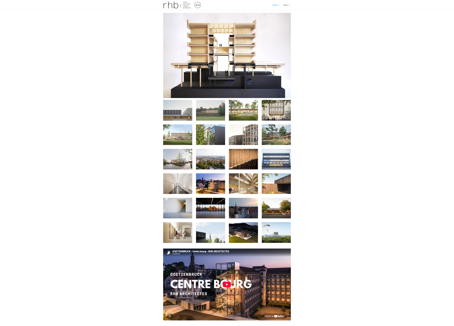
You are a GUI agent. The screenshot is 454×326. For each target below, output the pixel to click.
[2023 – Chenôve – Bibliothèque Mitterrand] (177, 134)
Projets (275, 5)
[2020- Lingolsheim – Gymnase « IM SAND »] (210, 208)
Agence (285, 5)
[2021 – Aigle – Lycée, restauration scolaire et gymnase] (243, 183)
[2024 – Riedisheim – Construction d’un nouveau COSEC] (243, 110)
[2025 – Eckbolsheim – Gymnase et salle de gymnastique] (177, 110)
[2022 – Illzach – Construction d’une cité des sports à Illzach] (177, 159)
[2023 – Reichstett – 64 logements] (243, 134)
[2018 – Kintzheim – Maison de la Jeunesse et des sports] (243, 232)
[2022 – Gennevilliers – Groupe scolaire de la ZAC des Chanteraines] (276, 134)
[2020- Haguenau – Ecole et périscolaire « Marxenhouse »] (276, 183)
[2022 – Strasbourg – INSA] (276, 159)
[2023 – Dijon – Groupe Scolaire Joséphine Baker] (276, 110)
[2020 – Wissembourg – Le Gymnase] (177, 208)
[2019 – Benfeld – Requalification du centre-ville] (243, 208)
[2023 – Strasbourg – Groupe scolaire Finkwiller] (210, 134)
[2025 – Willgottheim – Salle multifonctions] (210, 110)
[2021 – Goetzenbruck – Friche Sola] (210, 183)
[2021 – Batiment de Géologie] (177, 183)
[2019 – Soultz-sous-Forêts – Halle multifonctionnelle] (210, 232)
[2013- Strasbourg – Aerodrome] (276, 232)
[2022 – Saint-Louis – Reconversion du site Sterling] (210, 159)
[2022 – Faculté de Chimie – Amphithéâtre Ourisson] (243, 159)
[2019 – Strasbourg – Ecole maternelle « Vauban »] (177, 232)
